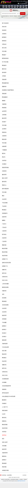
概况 (3, 195)
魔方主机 (23, 16)
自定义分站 (4, 280)
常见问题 (4, 51)
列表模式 (4, 403)
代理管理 (4, 171)
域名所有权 (4, 255)
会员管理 (4, 111)
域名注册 (11, 16)
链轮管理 (4, 315)
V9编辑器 (4, 149)
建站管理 (4, 174)
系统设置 (4, 93)
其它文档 (4, 47)
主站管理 (4, 199)
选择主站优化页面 (6, 262)
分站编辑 (4, 382)
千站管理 (4, 206)
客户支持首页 (5, 23)
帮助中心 (4, 185)
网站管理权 (4, 248)
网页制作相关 (5, 58)
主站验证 (4, 164)
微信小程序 (4, 178)
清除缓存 (4, 389)
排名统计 (4, 333)
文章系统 (4, 114)
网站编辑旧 (4, 97)
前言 (3, 438)
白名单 (3, 414)
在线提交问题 (5, 470)
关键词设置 (4, 343)
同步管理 (4, 361)
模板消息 (4, 245)
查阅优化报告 (5, 287)
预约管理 (4, 181)
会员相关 (4, 128)
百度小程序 (4, 442)
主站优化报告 (5, 304)
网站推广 (4, 54)
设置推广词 (4, 259)
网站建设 (15, 16)
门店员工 (4, 223)
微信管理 (4, 118)
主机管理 (19, 16)
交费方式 (24, 1)
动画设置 (4, 146)
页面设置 (4, 79)
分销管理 (4, 135)
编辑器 (3, 100)
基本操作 (4, 72)
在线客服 (24, 475)
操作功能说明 (5, 188)
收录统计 (4, 329)
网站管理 (4, 354)
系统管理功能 (5, 167)
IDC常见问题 (5, 61)
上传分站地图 (5, 283)
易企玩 (3, 157)
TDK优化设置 (5, 347)
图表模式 (4, 400)
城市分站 (4, 273)
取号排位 (4, 234)
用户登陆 (17, 1)
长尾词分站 (4, 276)
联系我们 (26, 2)
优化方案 (4, 350)
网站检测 (4, 301)
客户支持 (20, 1)
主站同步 (4, 160)
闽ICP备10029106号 (21, 480)
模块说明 (4, 139)
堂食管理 (4, 216)
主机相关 (4, 33)
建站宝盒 (7, 16)
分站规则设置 (5, 378)
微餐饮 (3, 220)
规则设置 (4, 340)
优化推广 (4, 121)
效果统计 (4, 326)
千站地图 (4, 322)
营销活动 (4, 132)
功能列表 (4, 290)
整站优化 (4, 417)
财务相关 (4, 40)
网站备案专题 (5, 83)
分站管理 (4, 308)
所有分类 (4, 26)
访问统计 (4, 336)
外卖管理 (4, 238)
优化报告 (4, 297)
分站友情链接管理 (6, 385)
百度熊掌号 (4, 213)
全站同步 (4, 431)
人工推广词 (4, 407)
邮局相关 (4, 37)
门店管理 (4, 241)
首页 (3, 294)
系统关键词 (4, 410)
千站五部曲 (4, 202)
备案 (2, 17)
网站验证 (4, 209)
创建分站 (4, 269)
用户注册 (13, 1)
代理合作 (4, 44)
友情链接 (4, 319)
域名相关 (4, 30)
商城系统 (4, 107)
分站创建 (4, 445)
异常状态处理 (5, 392)
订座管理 (4, 230)
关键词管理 (4, 452)
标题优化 (4, 421)
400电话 (4, 76)
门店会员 (4, 227)
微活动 (3, 153)
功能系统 (4, 104)
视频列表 (4, 86)
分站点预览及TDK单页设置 (8, 396)
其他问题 (4, 466)
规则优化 (4, 456)
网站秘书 (4, 65)
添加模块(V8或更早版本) (8, 90)
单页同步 (4, 435)
